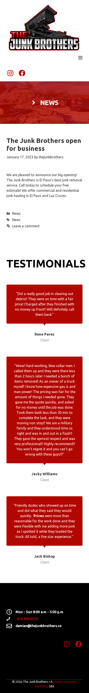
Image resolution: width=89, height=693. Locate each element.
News (16, 213)
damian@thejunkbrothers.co (39, 626)
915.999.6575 (27, 619)
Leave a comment (26, 226)
